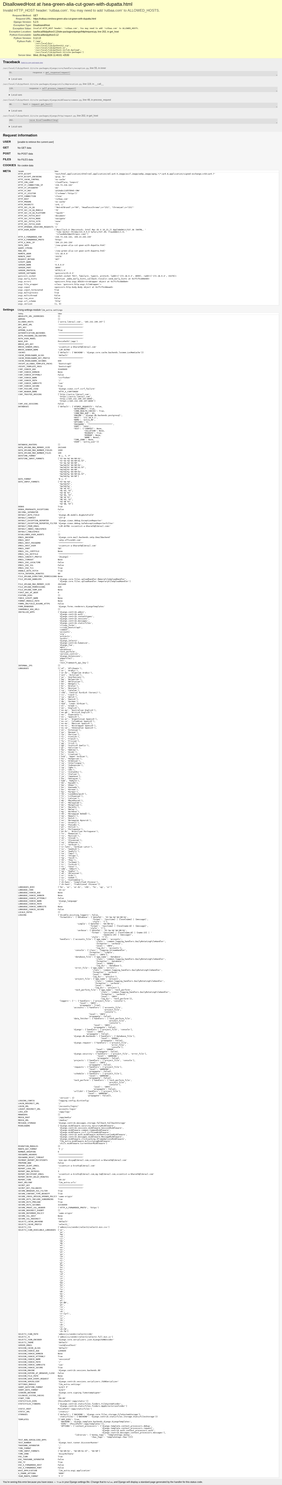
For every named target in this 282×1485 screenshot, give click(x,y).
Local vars (16, 79)
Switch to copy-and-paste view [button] (32, 62)
